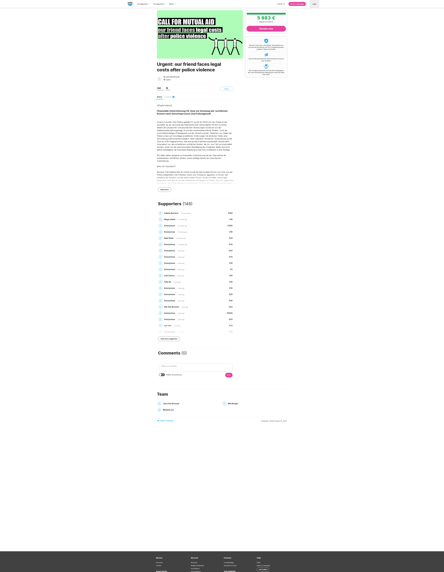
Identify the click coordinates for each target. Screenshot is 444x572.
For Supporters (158, 4)
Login (314, 4)
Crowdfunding (229, 562)
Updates (169, 97)
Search (280, 4)
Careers (159, 565)
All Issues (194, 562)
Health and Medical (197, 565)
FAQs (258, 562)
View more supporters (168, 339)
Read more (164, 189)
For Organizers (142, 4)
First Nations (195, 568)
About (171, 4)
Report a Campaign (263, 565)
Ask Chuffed (263, 569)
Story (159, 97)
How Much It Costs (230, 565)
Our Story (159, 562)
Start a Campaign (297, 4)
